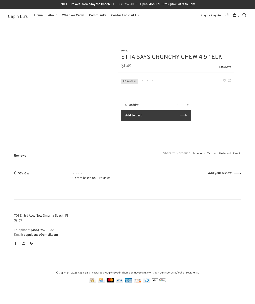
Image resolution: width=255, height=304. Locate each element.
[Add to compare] (229, 81)
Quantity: (132, 105)
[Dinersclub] (147, 282)
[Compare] (227, 16)
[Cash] (93, 282)
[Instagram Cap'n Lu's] (23, 244)
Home (38, 16)
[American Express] (129, 282)
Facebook (198, 153)
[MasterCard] (111, 282)
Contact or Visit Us (125, 16)
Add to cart (133, 116)
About (52, 16)
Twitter (212, 153)
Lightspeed (113, 272)
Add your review (220, 173)
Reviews (20, 156)
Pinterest (225, 153)
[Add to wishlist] (225, 81)
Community (97, 16)
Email (236, 153)
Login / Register (211, 15)
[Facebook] (15, 244)
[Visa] (120, 282)
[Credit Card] (102, 282)
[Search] (244, 16)
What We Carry (73, 16)
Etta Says (225, 67)
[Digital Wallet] (159, 282)
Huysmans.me (142, 272)
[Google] (31, 244)
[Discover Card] (138, 282)
